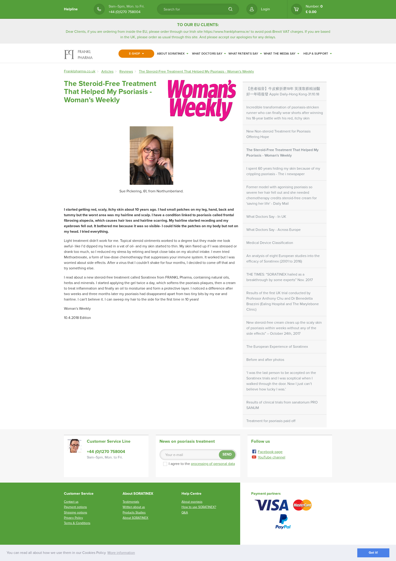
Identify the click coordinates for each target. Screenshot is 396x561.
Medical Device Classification (269, 242)
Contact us (71, 502)
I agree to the (202, 464)
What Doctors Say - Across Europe (273, 229)
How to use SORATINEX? (199, 507)
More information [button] (121, 552)
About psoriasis (192, 502)
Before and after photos (265, 359)
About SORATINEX (171, 53)
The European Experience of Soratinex (277, 346)
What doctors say (207, 53)
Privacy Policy (73, 518)
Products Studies (134, 512)
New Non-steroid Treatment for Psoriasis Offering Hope (278, 134)
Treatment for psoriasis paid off (270, 421)
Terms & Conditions (77, 523)
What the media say (280, 53)
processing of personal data (213, 464)
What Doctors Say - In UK (266, 216)
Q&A (185, 512)
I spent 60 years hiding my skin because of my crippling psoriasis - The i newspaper (283, 171)
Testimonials (131, 502)
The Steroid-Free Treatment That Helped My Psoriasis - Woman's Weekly (282, 153)
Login (265, 9)
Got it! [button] (373, 553)
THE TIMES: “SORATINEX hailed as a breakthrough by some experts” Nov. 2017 (279, 277)
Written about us (134, 507)
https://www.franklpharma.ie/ (227, 31)
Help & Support (316, 53)
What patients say (243, 53)
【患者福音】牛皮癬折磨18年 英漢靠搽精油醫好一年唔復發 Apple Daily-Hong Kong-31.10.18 (283, 91)
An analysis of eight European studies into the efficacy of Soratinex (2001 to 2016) (283, 259)
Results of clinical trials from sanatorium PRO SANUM (282, 405)
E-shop (135, 53)
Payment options (75, 507)
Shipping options (75, 512)
